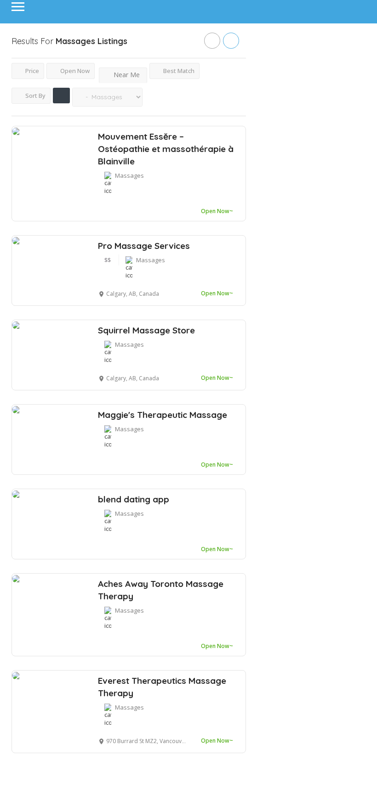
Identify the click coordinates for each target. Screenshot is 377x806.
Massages (129, 175)
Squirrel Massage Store (146, 330)
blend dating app (133, 499)
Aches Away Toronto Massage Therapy (160, 590)
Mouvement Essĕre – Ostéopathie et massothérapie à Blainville (166, 149)
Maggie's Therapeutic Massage (162, 414)
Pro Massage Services (144, 245)
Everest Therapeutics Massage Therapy (162, 687)
